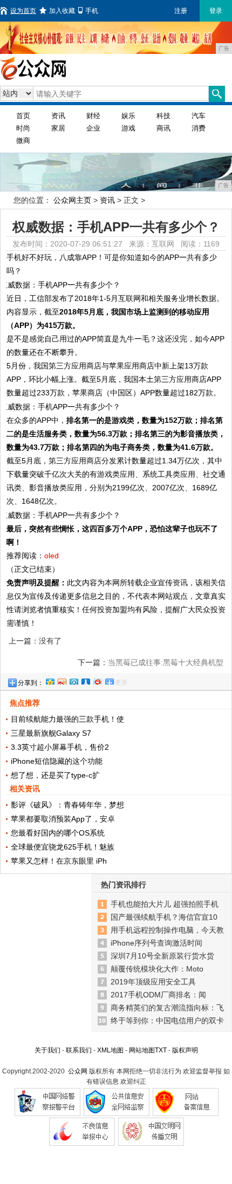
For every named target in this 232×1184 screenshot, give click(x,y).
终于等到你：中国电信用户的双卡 (167, 1020)
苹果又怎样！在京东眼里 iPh (59, 861)
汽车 (199, 116)
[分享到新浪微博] (61, 680)
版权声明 (185, 1050)
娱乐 (128, 116)
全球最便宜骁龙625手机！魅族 (62, 847)
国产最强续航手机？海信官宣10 (164, 917)
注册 (180, 11)
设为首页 (23, 11)
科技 (163, 116)
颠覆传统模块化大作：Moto (157, 968)
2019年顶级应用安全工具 (153, 981)
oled (51, 555)
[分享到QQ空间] (50, 680)
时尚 (23, 128)
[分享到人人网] (85, 680)
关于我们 (47, 1050)
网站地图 (142, 1050)
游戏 (128, 128)
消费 (199, 128)
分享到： (31, 683)
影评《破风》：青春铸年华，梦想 (67, 804)
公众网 (77, 1071)
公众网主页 (72, 200)
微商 (23, 140)
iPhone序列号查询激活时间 (156, 943)
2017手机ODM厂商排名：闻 (158, 994)
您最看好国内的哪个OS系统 (58, 833)
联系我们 (79, 1050)
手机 (91, 11)
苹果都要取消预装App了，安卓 (63, 819)
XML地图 (110, 1050)
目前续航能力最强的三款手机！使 (67, 719)
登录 (215, 11)
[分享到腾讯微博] (73, 680)
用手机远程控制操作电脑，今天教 (167, 930)
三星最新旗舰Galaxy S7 (51, 733)
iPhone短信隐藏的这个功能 (57, 761)
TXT (161, 1050)
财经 (93, 116)
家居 (58, 128)
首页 (23, 116)
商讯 (163, 128)
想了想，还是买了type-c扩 (55, 775)
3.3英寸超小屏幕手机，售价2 (60, 747)
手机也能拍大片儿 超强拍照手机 (165, 904)
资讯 (58, 116)
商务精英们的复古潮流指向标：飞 (167, 1007)
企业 (93, 128)
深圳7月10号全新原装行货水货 (162, 956)
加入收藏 (62, 11)
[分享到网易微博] (97, 680)
